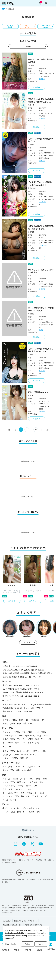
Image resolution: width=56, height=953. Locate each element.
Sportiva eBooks (32, 696)
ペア (7, 767)
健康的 (9, 739)
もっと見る (28, 642)
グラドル (10, 779)
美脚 (30, 735)
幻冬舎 (34, 670)
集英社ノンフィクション (13, 696)
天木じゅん (32, 188)
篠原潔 (41, 330)
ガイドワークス (18, 666)
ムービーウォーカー (34, 677)
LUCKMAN (42, 201)
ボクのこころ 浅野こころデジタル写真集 (41, 271)
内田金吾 (31, 145)
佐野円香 (42, 160)
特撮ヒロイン (36, 793)
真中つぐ (31, 395)
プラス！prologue (28, 704)
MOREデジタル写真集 (30, 689)
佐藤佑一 (42, 118)
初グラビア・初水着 (29, 808)
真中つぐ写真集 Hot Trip (38, 392)
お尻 (41, 732)
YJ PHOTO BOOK (31, 685)
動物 (22, 812)
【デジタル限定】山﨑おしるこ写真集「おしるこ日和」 (41, 350)
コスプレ (10, 720)
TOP (3, 9)
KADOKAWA (31, 666)
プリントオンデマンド (33, 708)
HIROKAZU (42, 245)
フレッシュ (25, 739)
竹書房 (34, 673)
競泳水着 (38, 720)
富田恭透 (42, 289)
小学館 (16, 673)
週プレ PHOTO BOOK (12, 685)
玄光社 (27, 670)
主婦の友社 (7, 673)
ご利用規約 (7, 921)
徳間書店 (42, 673)
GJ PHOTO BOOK (10, 689)
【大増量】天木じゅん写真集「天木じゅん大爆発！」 (40, 183)
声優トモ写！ (8, 711)
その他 (34, 812)
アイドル (27, 779)
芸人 (26, 796)
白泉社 (5, 677)
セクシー (10, 758)
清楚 (25, 758)
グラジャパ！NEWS (45, 26)
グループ (34, 767)
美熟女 (40, 751)
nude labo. (28, 711)
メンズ (9, 812)
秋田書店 (6, 666)
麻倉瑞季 (31, 232)
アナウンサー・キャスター (17, 789)
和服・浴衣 (25, 723)
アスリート (40, 796)
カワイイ (29, 755)
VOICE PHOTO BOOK (12, 708)
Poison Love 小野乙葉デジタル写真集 (41, 60)
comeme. (42, 411)
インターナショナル (14, 742)
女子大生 (36, 782)
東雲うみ (31, 105)
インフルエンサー (14, 793)
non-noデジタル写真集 (12, 692)
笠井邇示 (42, 79)
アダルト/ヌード (9, 800)
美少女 (9, 751)
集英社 (41, 670)
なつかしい (11, 755)
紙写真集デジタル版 (11, 704)
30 (36, 430)
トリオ (20, 767)
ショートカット (13, 735)
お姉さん (24, 751)
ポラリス (19, 711)
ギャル (34, 742)
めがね (9, 723)
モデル (9, 782)
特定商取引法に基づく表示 (12, 925)
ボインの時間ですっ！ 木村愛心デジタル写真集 (41, 309)
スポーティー (44, 739)
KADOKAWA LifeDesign (12, 670)
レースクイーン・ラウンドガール (20, 786)
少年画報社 (25, 673)
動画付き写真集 (44, 704)
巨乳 (28, 732)
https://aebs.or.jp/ (7, 912)
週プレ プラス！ (28, 26)
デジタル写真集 (10, 26)
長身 (43, 735)
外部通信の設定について (33, 925)
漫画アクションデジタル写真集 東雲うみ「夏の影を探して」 (41, 100)
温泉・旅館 (24, 770)
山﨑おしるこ (32, 355)
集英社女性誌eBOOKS (33, 692)
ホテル (8, 770)
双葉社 (21, 677)
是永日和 (42, 370)
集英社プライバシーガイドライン (25, 921)
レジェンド (11, 796)
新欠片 (50, 673)
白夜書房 (13, 677)
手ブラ (9, 808)
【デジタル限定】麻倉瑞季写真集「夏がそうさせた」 (41, 227)
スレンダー (11, 732)
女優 (42, 779)
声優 (22, 782)
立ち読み (36, 87)
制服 (24, 720)
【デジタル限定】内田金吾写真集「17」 (41, 140)
